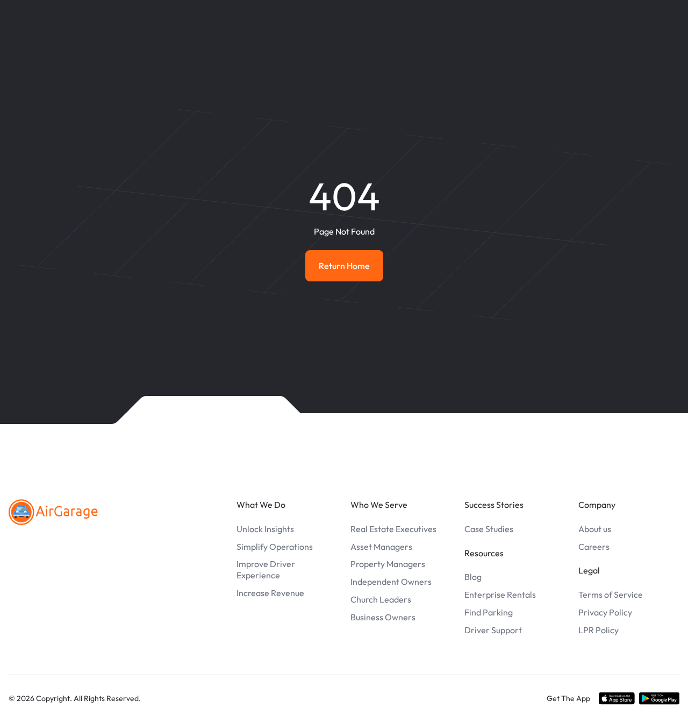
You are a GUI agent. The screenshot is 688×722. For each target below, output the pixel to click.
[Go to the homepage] (53, 512)
